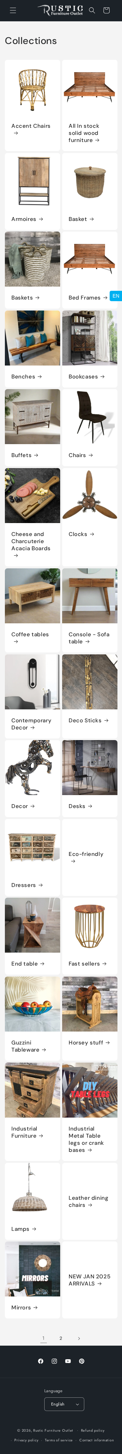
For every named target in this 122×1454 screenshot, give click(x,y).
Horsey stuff (86, 1042)
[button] (13, 10)
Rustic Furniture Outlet (53, 1430)
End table (24, 963)
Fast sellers (84, 963)
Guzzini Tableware (25, 1046)
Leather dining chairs (88, 1201)
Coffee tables (30, 634)
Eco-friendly (86, 854)
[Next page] (79, 1338)
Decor (19, 806)
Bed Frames (85, 297)
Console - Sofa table (89, 637)
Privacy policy (26, 1440)
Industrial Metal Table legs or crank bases (86, 1139)
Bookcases (83, 376)
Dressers (23, 884)
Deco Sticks (85, 720)
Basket (78, 218)
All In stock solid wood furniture (84, 132)
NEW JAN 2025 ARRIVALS (89, 1280)
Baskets (22, 297)
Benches (23, 376)
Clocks (78, 534)
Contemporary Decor (31, 723)
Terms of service (59, 1440)
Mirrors (21, 1307)
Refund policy (93, 1430)
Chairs (77, 455)
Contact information (96, 1440)
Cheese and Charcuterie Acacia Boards (31, 541)
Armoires (23, 218)
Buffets (21, 455)
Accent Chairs (31, 125)
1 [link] (43, 1338)
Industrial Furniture (24, 1132)
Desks (77, 806)
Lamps (20, 1228)
